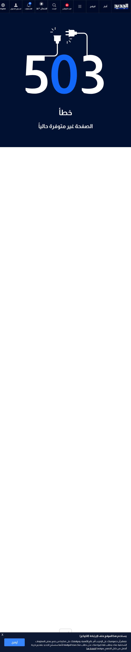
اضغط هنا (91, 648)
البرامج (92, 6)
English (3, 9)
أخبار (105, 6)
